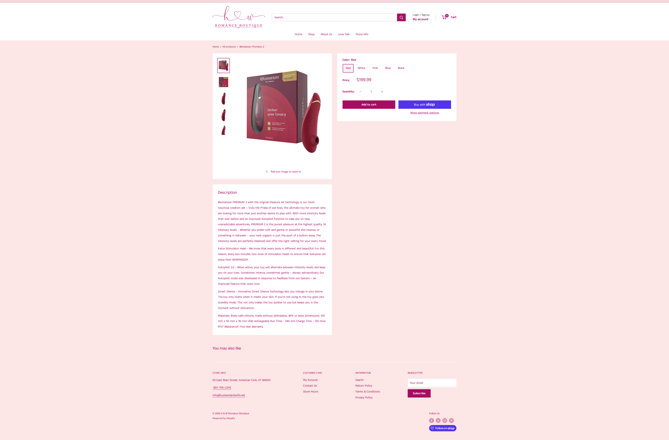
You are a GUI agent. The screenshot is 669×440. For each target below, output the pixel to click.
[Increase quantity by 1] (382, 91)
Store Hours (310, 392)
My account (420, 19)
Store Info (362, 34)
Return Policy (363, 386)
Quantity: (349, 91)
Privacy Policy (363, 397)
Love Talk (344, 34)
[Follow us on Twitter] (438, 420)
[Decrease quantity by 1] (360, 91)
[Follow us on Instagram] (444, 420)
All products (229, 47)
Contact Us (310, 386)
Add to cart (369, 105)
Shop (311, 34)
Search (359, 380)
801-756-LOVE (222, 388)
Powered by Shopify (224, 418)
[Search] (401, 17)
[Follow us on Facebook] (431, 420)
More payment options (424, 113)
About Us (326, 34)
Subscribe (419, 393)
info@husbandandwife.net (229, 395)
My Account (310, 380)
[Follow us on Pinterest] (451, 420)
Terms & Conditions (367, 392)
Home (298, 34)
